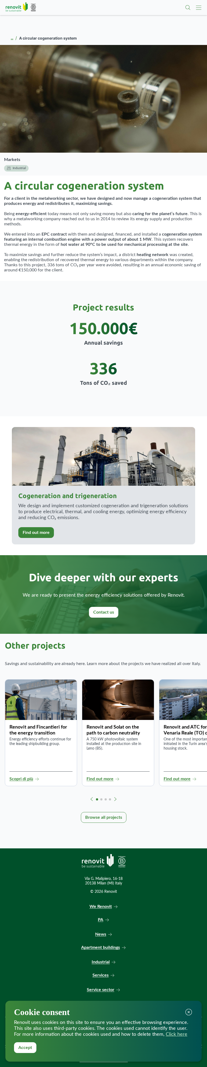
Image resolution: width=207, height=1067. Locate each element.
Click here (176, 1034)
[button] (91, 799)
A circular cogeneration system (84, 186)
